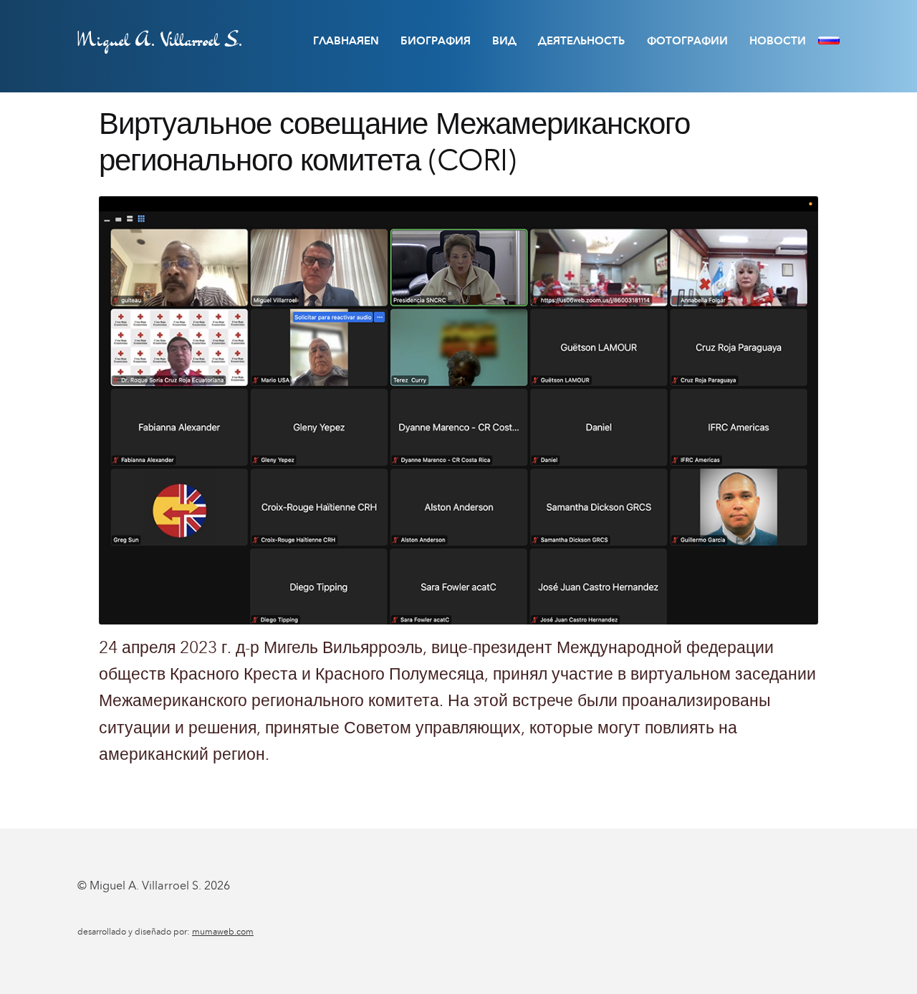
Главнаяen (346, 41)
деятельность (581, 41)
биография (435, 41)
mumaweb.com (223, 931)
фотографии (687, 41)
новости (777, 41)
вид (504, 41)
